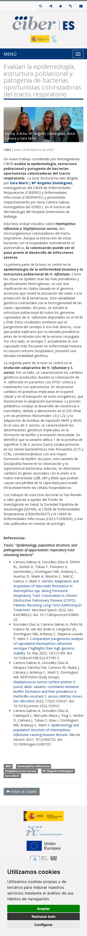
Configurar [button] (43, 925)
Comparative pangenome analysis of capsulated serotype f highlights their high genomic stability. (48, 645)
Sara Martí (12, 775)
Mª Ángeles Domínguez (58, 771)
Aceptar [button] (43, 908)
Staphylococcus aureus (20, 771)
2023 (8, 766)
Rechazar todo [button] (44, 916)
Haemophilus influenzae (33, 766)
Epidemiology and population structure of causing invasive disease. (46, 730)
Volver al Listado (23, 791)
